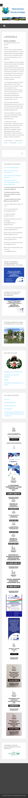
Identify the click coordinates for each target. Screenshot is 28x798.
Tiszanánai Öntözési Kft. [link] (10, 405)
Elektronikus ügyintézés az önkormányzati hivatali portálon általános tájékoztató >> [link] (11, 182)
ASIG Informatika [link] (22, 795)
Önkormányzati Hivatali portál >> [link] (12, 167)
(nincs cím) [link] (6, 399)
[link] (1, 5)
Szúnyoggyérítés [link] (8, 408)
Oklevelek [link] (6, 379)
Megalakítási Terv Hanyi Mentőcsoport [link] (13, 372)
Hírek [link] (21, 142)
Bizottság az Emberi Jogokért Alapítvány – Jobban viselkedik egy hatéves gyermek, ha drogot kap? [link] (14, 413)
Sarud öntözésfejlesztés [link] (10, 402)
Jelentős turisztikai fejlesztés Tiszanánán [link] (14, 327)
